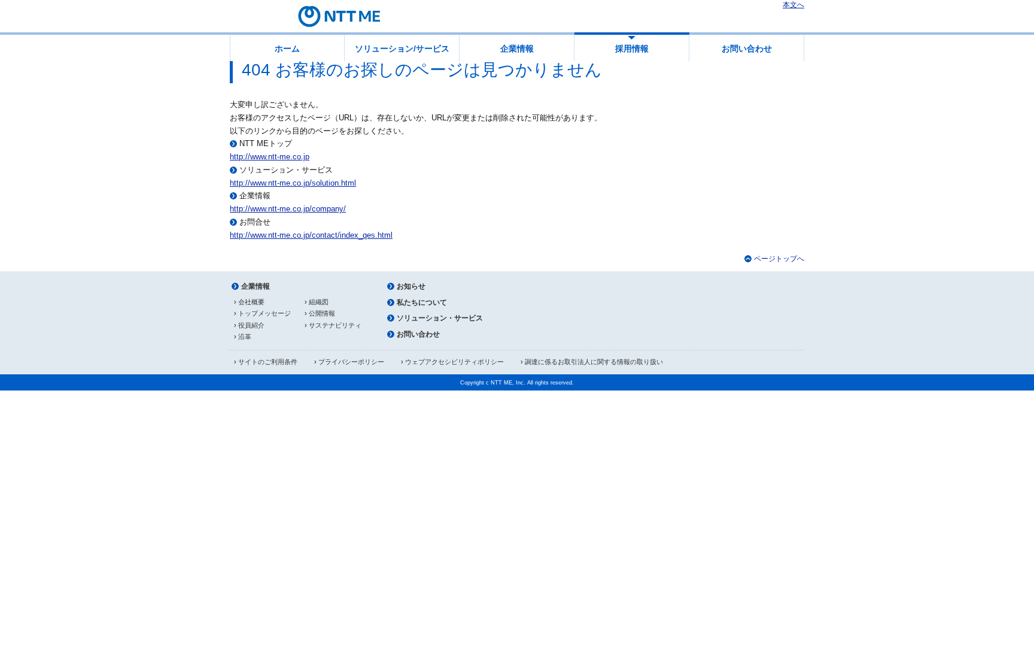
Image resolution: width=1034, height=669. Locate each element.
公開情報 (322, 313)
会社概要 (251, 301)
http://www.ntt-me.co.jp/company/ (288, 208)
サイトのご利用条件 (267, 361)
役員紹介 (251, 325)
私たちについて (422, 302)
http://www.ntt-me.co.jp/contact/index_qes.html (311, 235)
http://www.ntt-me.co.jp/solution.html (293, 182)
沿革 (244, 336)
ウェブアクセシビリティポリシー (454, 361)
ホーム (287, 48)
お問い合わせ (747, 48)
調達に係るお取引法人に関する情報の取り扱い (594, 361)
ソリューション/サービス (402, 48)
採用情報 (632, 48)
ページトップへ (779, 258)
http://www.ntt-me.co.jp (269, 156)
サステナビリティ (335, 325)
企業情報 (517, 48)
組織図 (319, 301)
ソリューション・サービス (440, 318)
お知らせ (411, 286)
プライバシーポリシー (351, 361)
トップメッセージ (264, 313)
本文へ (793, 4)
